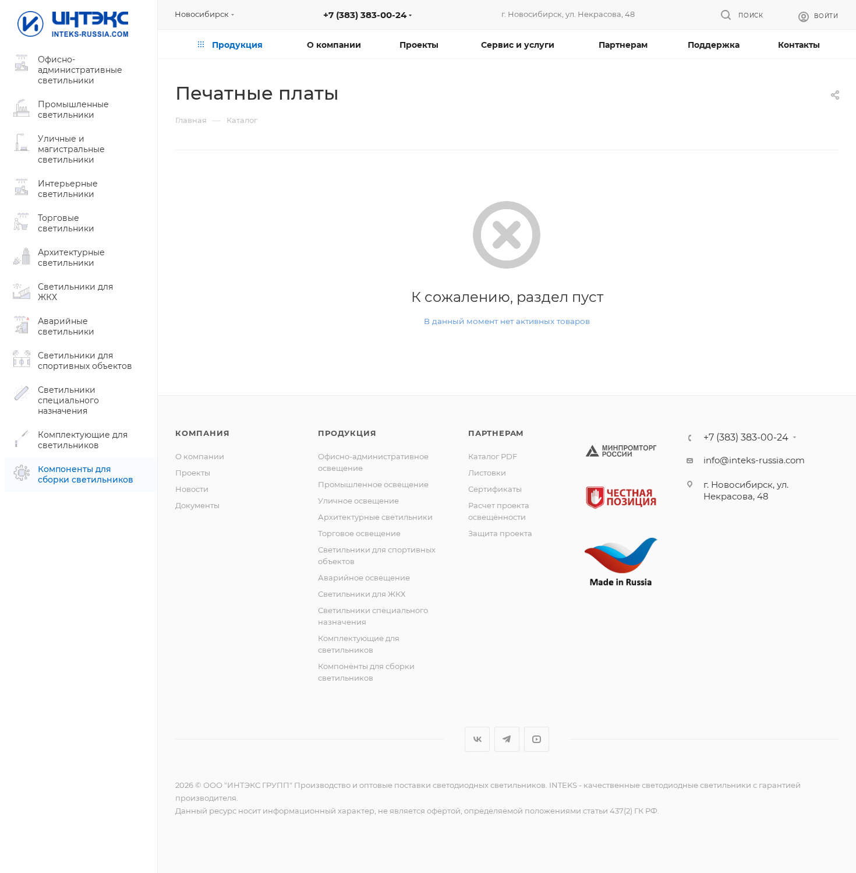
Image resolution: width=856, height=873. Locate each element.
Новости (191, 489)
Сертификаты (495, 489)
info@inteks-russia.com (754, 460)
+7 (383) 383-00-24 (364, 14)
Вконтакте (477, 739)
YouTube (536, 739)
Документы (197, 505)
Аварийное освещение (364, 577)
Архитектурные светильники (375, 517)
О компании (199, 456)
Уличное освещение (358, 500)
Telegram (506, 739)
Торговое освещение (359, 533)
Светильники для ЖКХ (361, 594)
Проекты (192, 472)
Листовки (487, 472)
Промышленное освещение (373, 484)
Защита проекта (500, 533)
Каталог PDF (492, 456)
